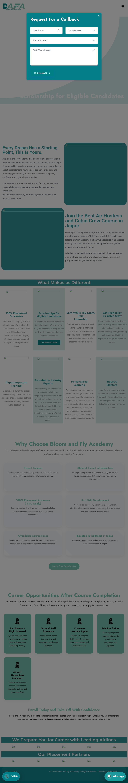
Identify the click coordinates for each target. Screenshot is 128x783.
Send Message (40, 73)
